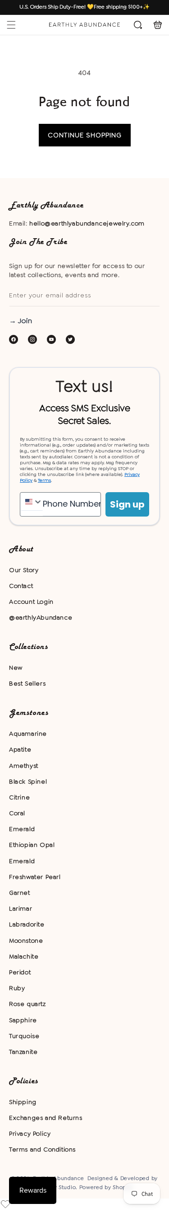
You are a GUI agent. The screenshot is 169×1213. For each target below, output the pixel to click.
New (16, 667)
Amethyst (23, 766)
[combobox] (31, 502)
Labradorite (27, 924)
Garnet (19, 893)
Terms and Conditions (42, 1149)
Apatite (20, 749)
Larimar (20, 908)
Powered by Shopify (106, 1187)
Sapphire (23, 1020)
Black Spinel (28, 781)
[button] (11, 25)
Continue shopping (85, 135)
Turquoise (24, 1036)
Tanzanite (23, 1052)
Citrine (19, 797)
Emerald (22, 829)
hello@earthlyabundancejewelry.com (87, 223)
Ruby (17, 988)
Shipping (23, 1102)
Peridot (20, 972)
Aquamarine (28, 733)
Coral (17, 813)
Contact (21, 586)
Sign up (127, 504)
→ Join (20, 320)
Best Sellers (27, 683)
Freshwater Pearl (35, 877)
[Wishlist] (5, 1204)
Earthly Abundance (58, 1178)
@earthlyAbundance (40, 617)
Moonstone (26, 940)
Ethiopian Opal (32, 845)
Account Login (31, 601)
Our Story (23, 570)
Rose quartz (27, 1004)
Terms (44, 480)
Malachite (23, 956)
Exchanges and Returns (45, 1118)
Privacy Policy (29, 1133)
